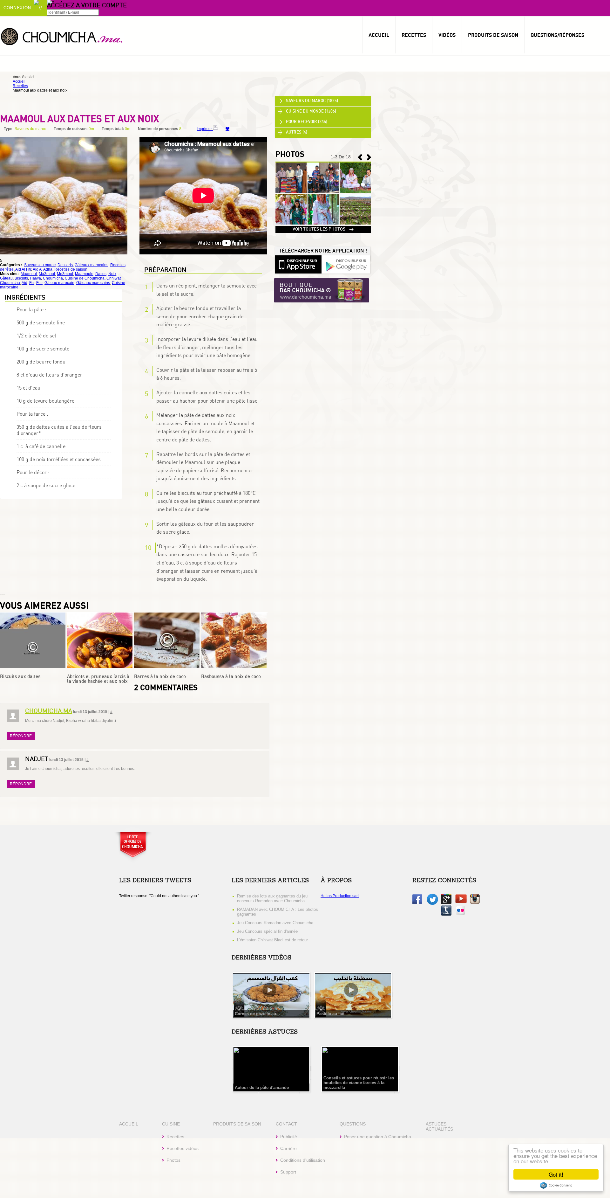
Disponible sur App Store (298, 264)
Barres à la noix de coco (160, 676)
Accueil (379, 35)
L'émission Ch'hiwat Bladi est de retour (272, 940)
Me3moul (65, 274)
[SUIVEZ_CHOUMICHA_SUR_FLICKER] (460, 914)
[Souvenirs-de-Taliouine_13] (323, 223)
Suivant (360, 157)
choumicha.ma (48, 711)
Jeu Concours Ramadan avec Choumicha (275, 922)
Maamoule (84, 274)
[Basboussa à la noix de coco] (234, 667)
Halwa (35, 278)
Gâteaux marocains (91, 265)
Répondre (21, 736)
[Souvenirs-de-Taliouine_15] (355, 192)
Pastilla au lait (330, 1013)
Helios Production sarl (340, 896)
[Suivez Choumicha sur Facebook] (417, 903)
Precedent (369, 157)
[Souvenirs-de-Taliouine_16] (323, 192)
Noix (112, 274)
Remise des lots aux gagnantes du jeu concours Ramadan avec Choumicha (272, 898)
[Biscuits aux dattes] (32, 667)
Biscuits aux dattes (20, 676)
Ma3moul (47, 274)
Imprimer (205, 129)
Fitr (31, 282)
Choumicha (62, 36)
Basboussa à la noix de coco (231, 676)
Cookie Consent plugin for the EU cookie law (556, 1185)
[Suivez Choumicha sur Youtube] (461, 901)
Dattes (100, 274)
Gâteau (6, 278)
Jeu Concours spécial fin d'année (267, 931)
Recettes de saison (70, 269)
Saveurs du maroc (40, 265)
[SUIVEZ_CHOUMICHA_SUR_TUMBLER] (446, 914)
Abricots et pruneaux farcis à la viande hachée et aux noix (98, 679)
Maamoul (29, 274)
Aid (24, 282)
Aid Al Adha (42, 269)
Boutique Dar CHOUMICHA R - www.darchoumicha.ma (321, 290)
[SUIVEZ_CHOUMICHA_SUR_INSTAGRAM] (475, 903)
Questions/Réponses (557, 35)
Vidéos (447, 35)
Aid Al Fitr (23, 269)
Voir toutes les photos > (323, 229)
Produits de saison (493, 35)
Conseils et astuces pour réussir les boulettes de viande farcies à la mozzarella (358, 1083)
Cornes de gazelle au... (257, 1013)
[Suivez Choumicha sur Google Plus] (446, 903)
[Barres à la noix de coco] (167, 667)
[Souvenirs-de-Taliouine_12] (355, 223)
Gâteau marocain (59, 282)
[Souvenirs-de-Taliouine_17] (291, 192)
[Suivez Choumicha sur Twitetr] (432, 904)
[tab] (323, 101)
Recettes (414, 35)
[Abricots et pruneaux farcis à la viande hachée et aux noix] (99, 667)
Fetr (39, 282)
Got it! (556, 1174)
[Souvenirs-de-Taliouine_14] (291, 223)
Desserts (65, 265)
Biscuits (21, 278)
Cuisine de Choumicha (85, 278)
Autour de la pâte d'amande (262, 1087)
